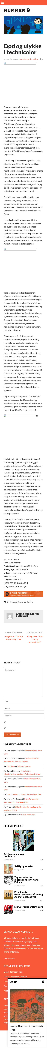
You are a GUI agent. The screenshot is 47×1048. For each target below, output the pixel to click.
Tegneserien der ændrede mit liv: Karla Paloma (26, 879)
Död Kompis (12, 602)
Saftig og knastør (24, 766)
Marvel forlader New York (31, 794)
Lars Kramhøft (12, 794)
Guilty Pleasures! (28, 815)
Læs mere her (9, 958)
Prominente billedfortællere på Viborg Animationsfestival (28, 894)
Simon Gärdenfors (25, 602)
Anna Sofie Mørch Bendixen (28, 59)
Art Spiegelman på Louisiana (14, 855)
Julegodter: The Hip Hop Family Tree (13, 637)
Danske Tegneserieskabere (15, 976)
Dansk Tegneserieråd (13, 972)
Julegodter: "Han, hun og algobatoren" (35, 639)
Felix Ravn (11, 766)
